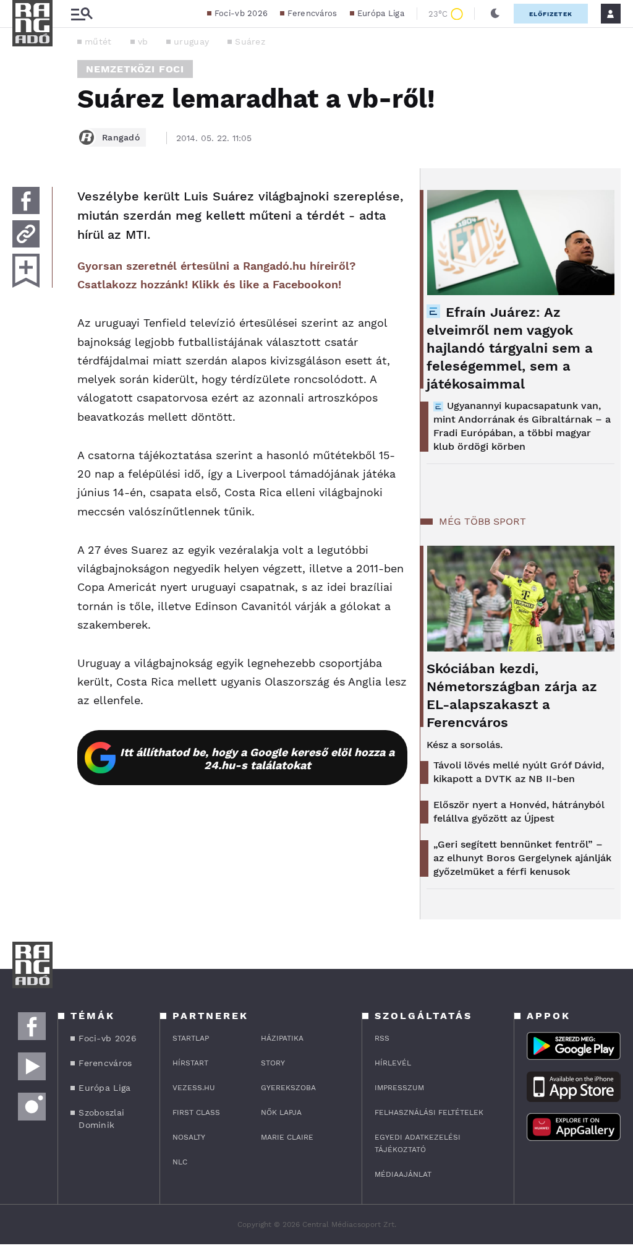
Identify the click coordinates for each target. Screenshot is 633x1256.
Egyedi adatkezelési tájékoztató (418, 1143)
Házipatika (282, 1038)
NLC (179, 1162)
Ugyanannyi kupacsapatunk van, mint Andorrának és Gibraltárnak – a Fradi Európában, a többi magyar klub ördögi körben (522, 426)
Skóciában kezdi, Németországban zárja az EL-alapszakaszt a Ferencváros (512, 695)
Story (273, 1063)
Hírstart (190, 1063)
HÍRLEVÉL (393, 1063)
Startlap (190, 1038)
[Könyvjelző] (26, 271)
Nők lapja (281, 1112)
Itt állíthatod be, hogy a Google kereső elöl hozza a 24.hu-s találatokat (257, 759)
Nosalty (188, 1137)
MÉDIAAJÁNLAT (403, 1174)
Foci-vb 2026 (241, 13)
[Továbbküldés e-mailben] (26, 233)
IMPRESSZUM (399, 1087)
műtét (98, 41)
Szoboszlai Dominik (101, 1119)
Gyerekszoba (288, 1087)
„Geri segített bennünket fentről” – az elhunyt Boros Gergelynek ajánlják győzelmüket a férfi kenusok (522, 857)
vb (143, 41)
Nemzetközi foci (135, 69)
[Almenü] (81, 14)
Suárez (250, 41)
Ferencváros (312, 13)
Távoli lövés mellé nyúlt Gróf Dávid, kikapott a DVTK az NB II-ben (518, 772)
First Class (196, 1112)
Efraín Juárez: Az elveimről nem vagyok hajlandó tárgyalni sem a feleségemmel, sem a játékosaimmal (510, 348)
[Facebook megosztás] (26, 200)
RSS (382, 1038)
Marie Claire (287, 1137)
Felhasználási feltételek (429, 1112)
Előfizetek (550, 14)
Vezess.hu (193, 1087)
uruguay (191, 41)
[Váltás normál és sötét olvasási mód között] (495, 13)
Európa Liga (380, 13)
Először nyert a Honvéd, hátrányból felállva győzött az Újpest (519, 811)
